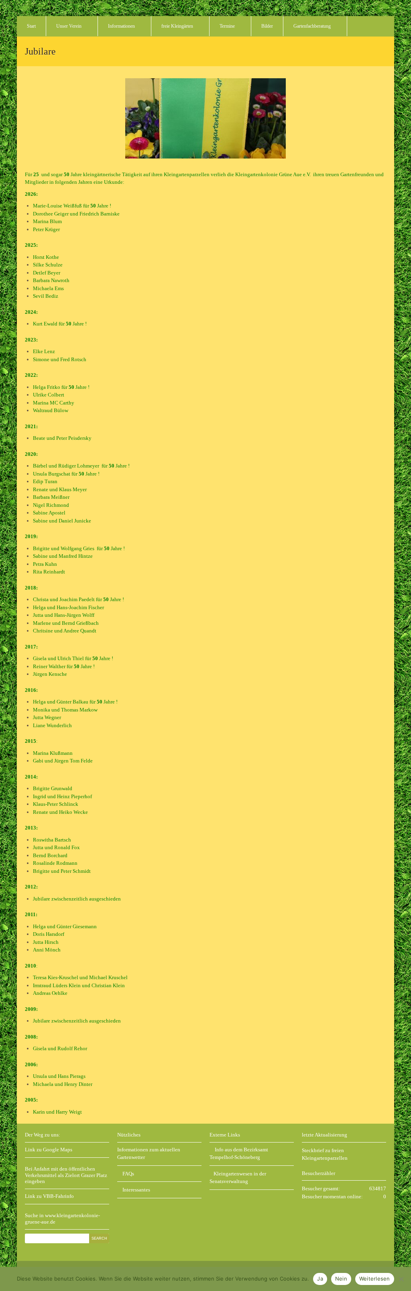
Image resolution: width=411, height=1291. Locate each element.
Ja (320, 1278)
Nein (341, 1278)
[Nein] (401, 1279)
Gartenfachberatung (312, 26)
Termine (227, 26)
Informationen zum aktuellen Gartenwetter (148, 1154)
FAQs (127, 1174)
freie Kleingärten (177, 26)
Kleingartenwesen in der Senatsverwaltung (238, 1178)
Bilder (267, 26)
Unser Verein (68, 26)
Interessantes (135, 1190)
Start (31, 26)
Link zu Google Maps (48, 1150)
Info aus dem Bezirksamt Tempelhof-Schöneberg (239, 1154)
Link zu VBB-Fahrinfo (49, 1196)
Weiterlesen (374, 1278)
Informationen (121, 26)
